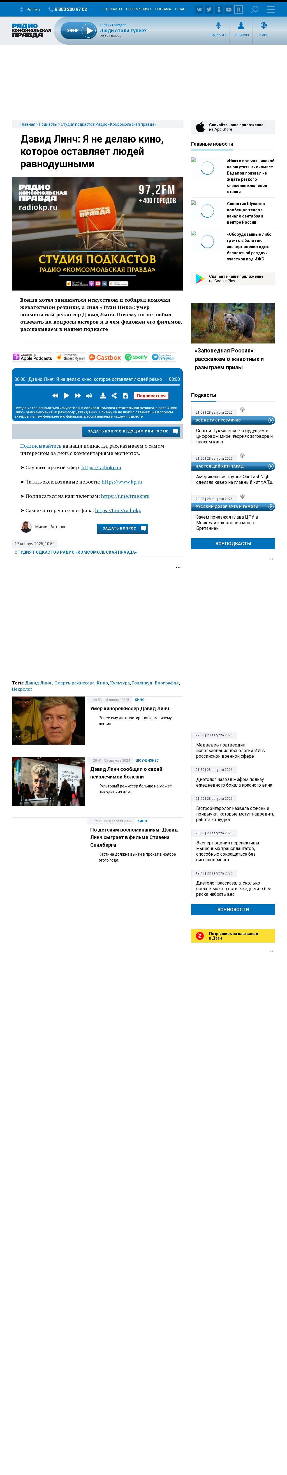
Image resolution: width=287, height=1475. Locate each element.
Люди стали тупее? (123, 30)
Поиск (254, 9)
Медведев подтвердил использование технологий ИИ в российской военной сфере (230, 750)
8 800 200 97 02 (71, 9)
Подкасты (218, 35)
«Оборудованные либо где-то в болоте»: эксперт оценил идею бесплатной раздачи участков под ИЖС (249, 246)
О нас (180, 9)
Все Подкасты (233, 543)
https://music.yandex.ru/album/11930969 (85, 357)
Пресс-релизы (138, 9)
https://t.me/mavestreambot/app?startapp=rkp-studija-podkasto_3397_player (175, 357)
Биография (167, 683)
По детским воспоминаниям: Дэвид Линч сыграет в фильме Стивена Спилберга (134, 837)
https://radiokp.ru (101, 467)
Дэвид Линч (39, 683)
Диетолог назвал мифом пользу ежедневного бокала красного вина (234, 782)
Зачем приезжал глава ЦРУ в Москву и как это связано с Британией (227, 522)
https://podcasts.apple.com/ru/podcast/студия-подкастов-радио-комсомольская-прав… (52, 357)
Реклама (163, 9)
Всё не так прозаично (218, 420)
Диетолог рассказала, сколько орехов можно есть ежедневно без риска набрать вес (233, 888)
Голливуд (142, 683)
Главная (27, 124)
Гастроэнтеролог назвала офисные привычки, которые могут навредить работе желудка (235, 814)
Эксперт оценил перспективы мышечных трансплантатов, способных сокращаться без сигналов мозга (227, 851)
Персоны (241, 35)
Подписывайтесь (40, 445)
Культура (120, 683)
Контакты (113, 9)
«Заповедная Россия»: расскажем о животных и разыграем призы (229, 359)
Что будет (118, 25)
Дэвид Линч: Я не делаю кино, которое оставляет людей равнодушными (91, 151)
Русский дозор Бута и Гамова (227, 507)
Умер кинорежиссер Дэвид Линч (129, 708)
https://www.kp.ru (121, 481)
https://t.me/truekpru (125, 496)
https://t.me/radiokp (118, 510)
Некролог (22, 689)
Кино (102, 683)
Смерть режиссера (74, 683)
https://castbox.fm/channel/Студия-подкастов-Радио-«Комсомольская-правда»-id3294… (121, 357)
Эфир (264, 35)
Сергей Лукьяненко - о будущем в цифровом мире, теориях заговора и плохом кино (234, 436)
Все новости (233, 909)
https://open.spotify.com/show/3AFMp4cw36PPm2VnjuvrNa (148, 357)
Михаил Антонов (50, 527)
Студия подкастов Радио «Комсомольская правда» (108, 124)
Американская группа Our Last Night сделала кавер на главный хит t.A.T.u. (234, 479)
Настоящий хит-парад (220, 466)
